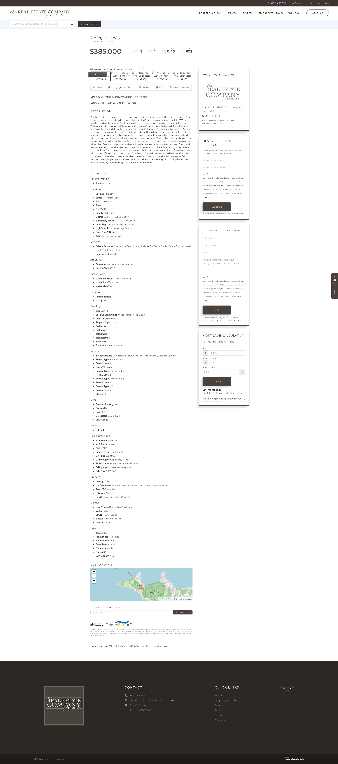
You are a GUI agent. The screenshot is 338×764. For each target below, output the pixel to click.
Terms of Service (230, 320)
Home (93, 645)
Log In (316, 3)
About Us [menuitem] (294, 13)
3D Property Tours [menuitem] (271, 13)
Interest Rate (209, 368)
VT (110, 645)
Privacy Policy (214, 320)
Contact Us (207, 124)
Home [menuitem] (219, 695)
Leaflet (161, 599)
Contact (317, 13)
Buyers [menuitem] (232, 13)
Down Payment (210, 358)
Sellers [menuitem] (248, 13)
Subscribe (217, 207)
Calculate (217, 381)
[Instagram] (291, 689)
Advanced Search (90, 24)
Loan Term (207, 342)
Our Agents (218, 124)
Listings (103, 645)
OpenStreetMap (176, 599)
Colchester (133, 645)
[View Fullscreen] (94, 581)
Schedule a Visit (234, 230)
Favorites (300, 3)
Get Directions (183, 612)
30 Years (219, 342)
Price (205, 349)
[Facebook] (284, 689)
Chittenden (120, 645)
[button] (72, 24)
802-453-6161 (279, 3)
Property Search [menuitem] (210, 13)
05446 (145, 645)
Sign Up (325, 3)
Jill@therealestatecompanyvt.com (151, 700)
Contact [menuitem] (220, 720)
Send (217, 310)
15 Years (230, 342)
